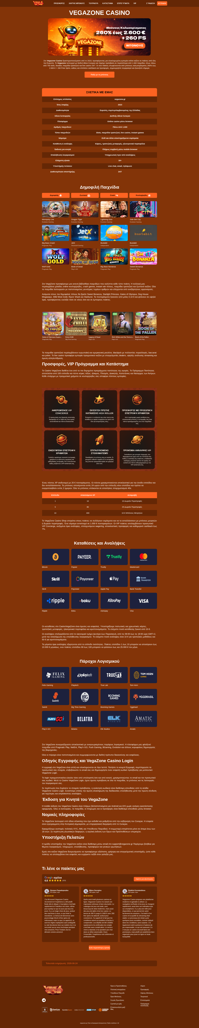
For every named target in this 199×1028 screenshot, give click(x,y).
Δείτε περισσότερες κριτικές (99, 947)
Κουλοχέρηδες (141, 195)
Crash (112, 195)
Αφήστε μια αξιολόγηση (144, 879)
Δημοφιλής (54, 195)
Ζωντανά (83, 195)
